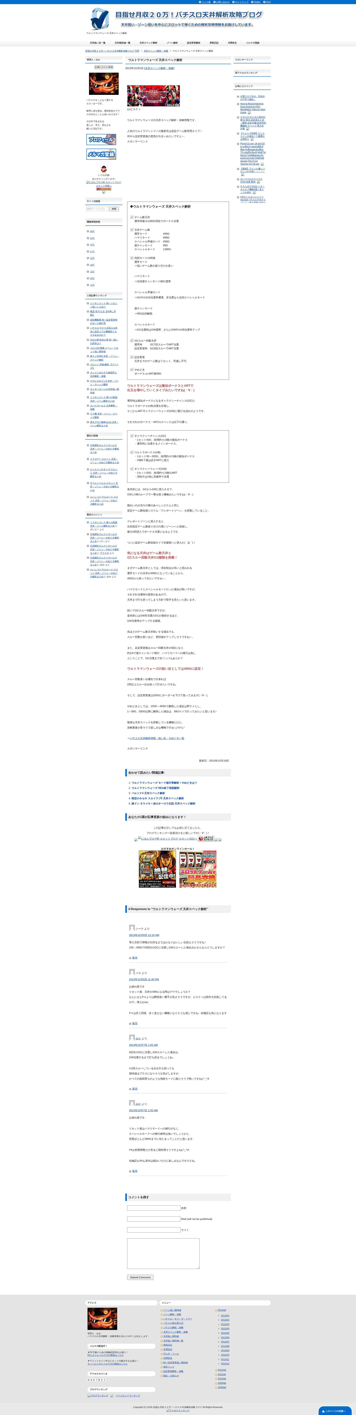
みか (138, 1038)
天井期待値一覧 (122, 43)
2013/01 (225, 1315)
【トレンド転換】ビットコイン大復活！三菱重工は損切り (252, 136)
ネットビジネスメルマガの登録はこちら (108, 1364)
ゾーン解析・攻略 (172, 1314)
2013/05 (225, 1333)
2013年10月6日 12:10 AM (144, 935)
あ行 (92, 231)
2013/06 (225, 1337)
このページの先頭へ (335, 1411)
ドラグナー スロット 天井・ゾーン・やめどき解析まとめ (104, 461)
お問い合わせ (223, 2)
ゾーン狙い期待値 (172, 1310)
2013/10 (225, 1355)
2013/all (222, 1310)
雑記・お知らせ (171, 1375)
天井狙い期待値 (171, 1336)
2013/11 (225, 1359)
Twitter (257, 2)
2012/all (222, 1370)
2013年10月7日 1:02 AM (143, 1044)
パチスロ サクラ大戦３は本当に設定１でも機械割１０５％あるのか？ (103, 331)
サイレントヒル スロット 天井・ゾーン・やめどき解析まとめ (104, 486)
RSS (268, 2)
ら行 (92, 285)
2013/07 (225, 1342)
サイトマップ (241, 2)
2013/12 (225, 1363)
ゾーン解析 (172, 43)
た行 (92, 251)
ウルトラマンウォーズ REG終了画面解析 (155, 787)
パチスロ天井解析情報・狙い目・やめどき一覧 (157, 738)
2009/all (222, 1383)
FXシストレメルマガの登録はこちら (106, 1355)
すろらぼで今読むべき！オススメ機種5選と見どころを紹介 (252, 189)
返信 (134, 957)
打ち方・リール (171, 1354)
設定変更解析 (193, 43)
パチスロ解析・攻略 (173, 1327)
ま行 (92, 271)
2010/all (222, 1378)
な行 (92, 258)
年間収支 (167, 1349)
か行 (92, 238)
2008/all (222, 1387)
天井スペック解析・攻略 (159, 68)
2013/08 (225, 1346)
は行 (92, 265)
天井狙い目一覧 (98, 43)
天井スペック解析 (148, 43)
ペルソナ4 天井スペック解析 (148, 793)
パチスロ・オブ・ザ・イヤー (177, 1319)
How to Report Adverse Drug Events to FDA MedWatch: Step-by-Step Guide (252, 108)
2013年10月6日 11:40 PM (144, 979)
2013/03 (225, 1324)
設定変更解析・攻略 (173, 1371)
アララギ (104, 553)
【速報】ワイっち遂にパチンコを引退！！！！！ (252, 170)
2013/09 (225, 1350)
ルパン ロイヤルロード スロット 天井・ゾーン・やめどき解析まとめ (104, 500)
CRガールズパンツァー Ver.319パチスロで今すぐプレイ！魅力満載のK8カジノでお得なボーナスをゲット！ (253, 203)
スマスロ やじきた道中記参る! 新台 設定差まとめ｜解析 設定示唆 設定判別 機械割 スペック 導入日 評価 (253, 123)
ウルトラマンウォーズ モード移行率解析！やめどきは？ (164, 782)
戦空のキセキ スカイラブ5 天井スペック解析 (158, 798)
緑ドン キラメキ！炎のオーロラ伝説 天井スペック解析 (163, 803)
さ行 (92, 244)
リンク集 (206, 2)
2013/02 (225, 1320)
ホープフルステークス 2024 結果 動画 (251, 180)
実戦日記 (214, 43)
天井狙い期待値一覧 (173, 1340)
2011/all (222, 1374)
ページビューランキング (128, 1395)
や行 (92, 278)
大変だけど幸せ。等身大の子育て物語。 (252, 98)
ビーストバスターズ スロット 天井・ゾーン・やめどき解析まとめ (103, 473)
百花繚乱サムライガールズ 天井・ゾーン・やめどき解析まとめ (104, 449)
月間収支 (232, 43)
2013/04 (225, 1328)
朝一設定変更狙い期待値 (175, 1362)
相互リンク (168, 1367)
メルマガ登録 (252, 43)
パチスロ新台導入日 (173, 1323)
